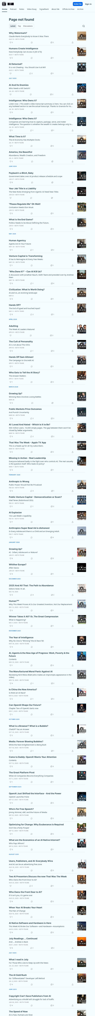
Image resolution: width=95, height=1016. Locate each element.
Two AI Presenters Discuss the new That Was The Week (38, 876)
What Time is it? (17, 136)
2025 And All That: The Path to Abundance (31, 585)
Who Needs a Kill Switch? (19, 88)
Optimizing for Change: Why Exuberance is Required (36, 824)
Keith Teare (19, 39)
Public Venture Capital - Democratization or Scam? (35, 497)
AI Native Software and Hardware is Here (30, 923)
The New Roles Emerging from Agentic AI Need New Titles (33, 191)
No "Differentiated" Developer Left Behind (27, 978)
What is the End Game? (21, 219)
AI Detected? (15, 64)
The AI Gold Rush (18, 975)
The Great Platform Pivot (22, 772)
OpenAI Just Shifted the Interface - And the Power (35, 793)
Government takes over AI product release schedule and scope (35, 176)
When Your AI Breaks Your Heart (25, 907)
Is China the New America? (23, 689)
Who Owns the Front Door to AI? (23, 879)
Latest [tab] (12, 26)
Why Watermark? (18, 33)
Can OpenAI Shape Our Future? (25, 705)
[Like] (10, 73)
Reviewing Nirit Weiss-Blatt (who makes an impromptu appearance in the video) (40, 675)
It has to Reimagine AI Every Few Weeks (26, 259)
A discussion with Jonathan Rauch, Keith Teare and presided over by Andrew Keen (41, 276)
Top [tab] (19, 26)
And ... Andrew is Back (18, 942)
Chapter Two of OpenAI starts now (23, 708)
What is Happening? (17, 620)
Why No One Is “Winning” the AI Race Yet (26, 640)
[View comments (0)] (31, 42)
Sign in (88, 4)
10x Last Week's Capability (20, 516)
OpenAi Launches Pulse (19, 796)
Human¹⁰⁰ (14, 601)
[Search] (83, 26)
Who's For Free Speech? (21, 809)
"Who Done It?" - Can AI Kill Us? (25, 271)
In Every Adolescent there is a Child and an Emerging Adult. (34, 531)
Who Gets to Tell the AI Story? (24, 372)
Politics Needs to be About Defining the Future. (29, 223)
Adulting (13, 326)
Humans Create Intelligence (23, 48)
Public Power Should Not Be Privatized (25, 484)
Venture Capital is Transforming (25, 256)
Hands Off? (15, 305)
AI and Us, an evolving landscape (23, 293)
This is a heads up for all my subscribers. (26, 446)
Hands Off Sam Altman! (21, 357)
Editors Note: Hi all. (17, 588)
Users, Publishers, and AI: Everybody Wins (31, 861)
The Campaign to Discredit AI (21, 360)
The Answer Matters (17, 376)
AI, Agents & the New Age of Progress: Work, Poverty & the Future (39, 654)
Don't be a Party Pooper (19, 828)
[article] (47, 38)
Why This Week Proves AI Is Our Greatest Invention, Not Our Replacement (40, 604)
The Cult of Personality (21, 341)
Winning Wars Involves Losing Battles (25, 397)
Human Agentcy (17, 240)
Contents (12, 659)
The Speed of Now (18, 1011)
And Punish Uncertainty (19, 412)
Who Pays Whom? (16, 843)
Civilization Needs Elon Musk (21, 207)
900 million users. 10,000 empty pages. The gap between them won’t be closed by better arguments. (40, 429)
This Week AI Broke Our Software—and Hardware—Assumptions (36, 926)
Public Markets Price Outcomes (25, 409)
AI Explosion (15, 512)
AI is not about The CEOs (19, 345)
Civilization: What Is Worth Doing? (27, 289)
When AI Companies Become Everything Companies (31, 776)
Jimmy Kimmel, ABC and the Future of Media (28, 812)
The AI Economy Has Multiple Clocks (24, 139)
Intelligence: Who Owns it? (23, 100)
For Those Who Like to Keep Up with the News (28, 963)
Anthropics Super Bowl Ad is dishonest (29, 528)
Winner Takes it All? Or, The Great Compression (33, 616)
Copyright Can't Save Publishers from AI (30, 996)
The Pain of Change (17, 911)
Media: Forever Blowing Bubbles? (26, 741)
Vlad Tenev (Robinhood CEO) (21, 500)
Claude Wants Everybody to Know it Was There (29, 36)
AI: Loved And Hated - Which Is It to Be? (29, 424)
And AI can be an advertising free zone (25, 864)
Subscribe (78, 4)
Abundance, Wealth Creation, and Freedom (27, 155)
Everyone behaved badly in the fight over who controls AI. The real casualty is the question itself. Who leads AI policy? (41, 462)
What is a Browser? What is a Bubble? (28, 726)
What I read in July (18, 959)
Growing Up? (15, 393)
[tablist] (21, 26)
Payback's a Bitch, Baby (21, 173)
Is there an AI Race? (17, 692)
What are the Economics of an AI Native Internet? (34, 840)
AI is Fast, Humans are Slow (21, 1015)
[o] (82, 36)
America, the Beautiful (20, 152)
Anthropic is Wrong (19, 481)
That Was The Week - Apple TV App (27, 442)
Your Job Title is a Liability (22, 188)
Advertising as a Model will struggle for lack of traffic (31, 999)
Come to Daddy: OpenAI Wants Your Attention (33, 757)
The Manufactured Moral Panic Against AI (31, 671)
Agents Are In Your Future (20, 243)
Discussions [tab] (28, 26)
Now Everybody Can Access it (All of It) (25, 52)
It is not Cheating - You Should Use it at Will (27, 67)
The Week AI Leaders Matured (22, 329)
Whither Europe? (17, 564)
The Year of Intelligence (21, 637)
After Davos (14, 568)
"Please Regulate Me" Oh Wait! (25, 204)
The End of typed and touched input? (24, 308)
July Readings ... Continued (23, 938)
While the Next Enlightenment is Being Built (27, 744)
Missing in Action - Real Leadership (27, 458)
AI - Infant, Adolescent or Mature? (23, 552)
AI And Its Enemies (19, 85)
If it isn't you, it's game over (20, 895)
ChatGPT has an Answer (19, 729)
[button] (4, 9)
